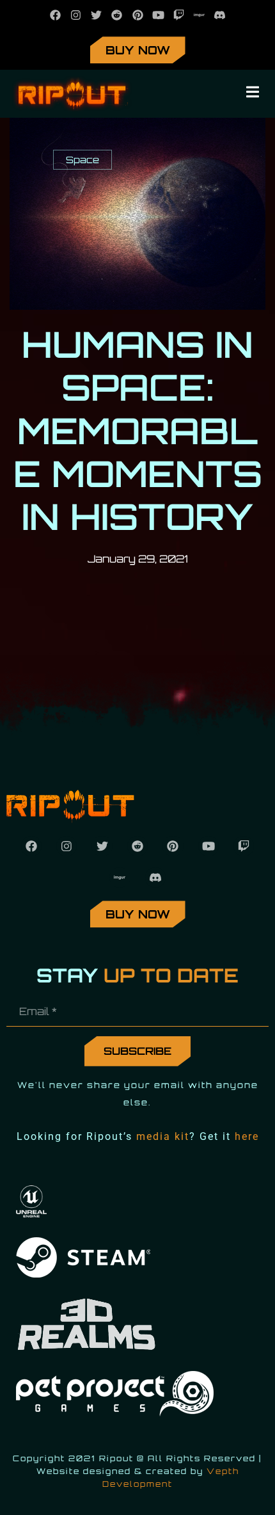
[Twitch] (178, 15)
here (247, 1136)
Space (82, 159)
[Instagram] (75, 15)
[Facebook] (55, 15)
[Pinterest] (137, 15)
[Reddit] (116, 15)
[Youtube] (158, 15)
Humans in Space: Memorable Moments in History (137, 430)
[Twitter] (96, 15)
